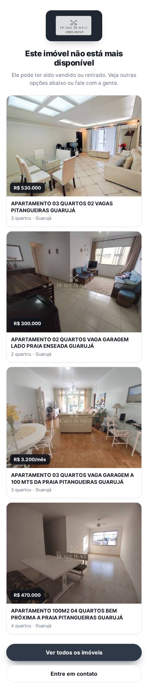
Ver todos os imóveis (74, 652)
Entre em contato (74, 673)
